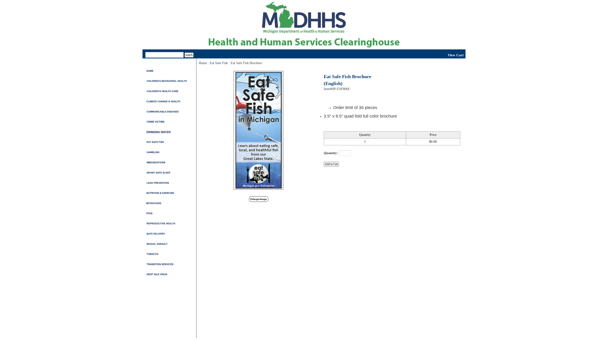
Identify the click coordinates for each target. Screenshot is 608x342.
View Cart (456, 55)
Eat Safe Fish (219, 63)
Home (203, 63)
